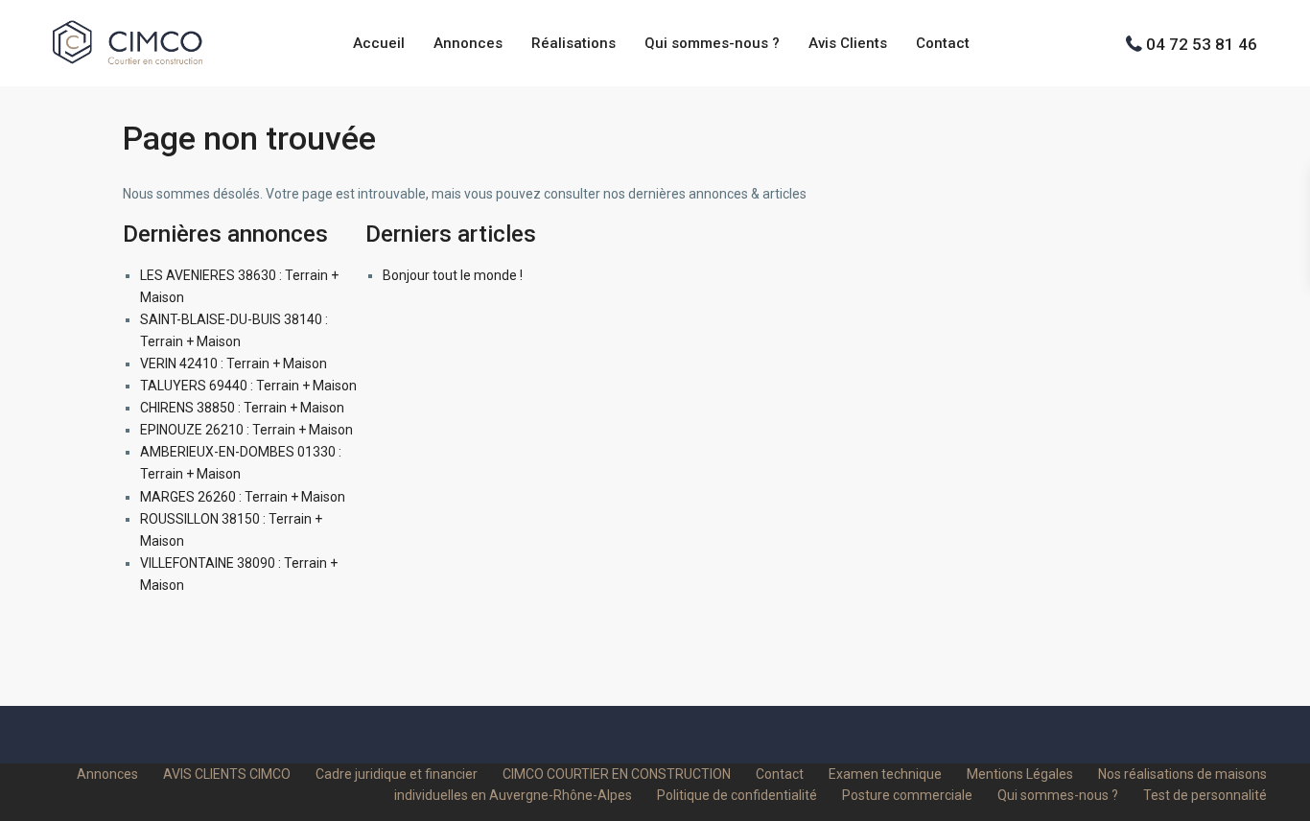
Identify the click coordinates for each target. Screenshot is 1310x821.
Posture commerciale (907, 795)
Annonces (468, 43)
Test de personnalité (1205, 795)
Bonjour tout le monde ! (453, 275)
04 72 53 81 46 (1201, 43)
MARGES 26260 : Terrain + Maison (242, 496)
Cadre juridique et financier (397, 774)
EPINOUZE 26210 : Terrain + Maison (246, 429)
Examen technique (885, 774)
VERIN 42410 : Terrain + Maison (233, 363)
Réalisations (573, 43)
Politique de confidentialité (737, 795)
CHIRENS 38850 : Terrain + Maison (242, 407)
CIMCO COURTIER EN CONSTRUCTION (617, 774)
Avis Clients (847, 43)
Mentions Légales (1020, 774)
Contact (943, 43)
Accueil (379, 43)
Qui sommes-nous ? (712, 43)
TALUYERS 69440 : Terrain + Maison (248, 385)
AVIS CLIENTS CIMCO (227, 774)
